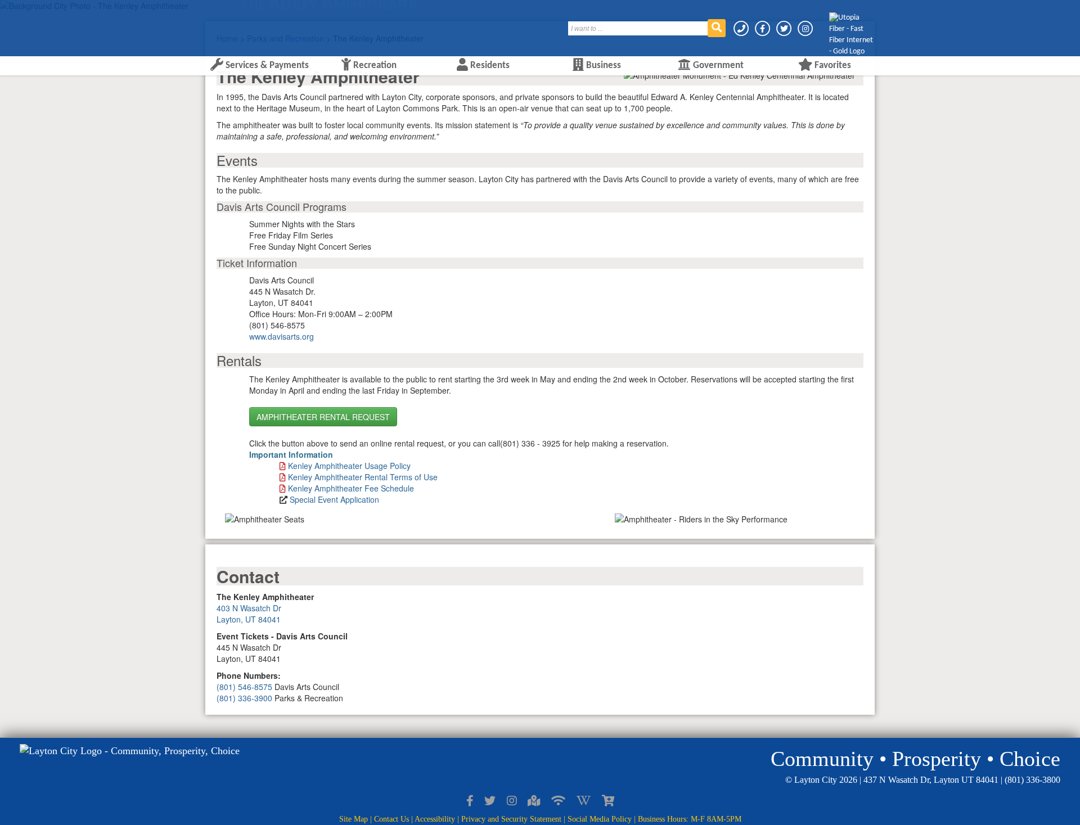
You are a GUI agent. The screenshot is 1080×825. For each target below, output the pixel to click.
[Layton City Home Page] (239, 24)
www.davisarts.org (281, 336)
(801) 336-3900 (244, 698)
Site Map (353, 819)
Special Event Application (334, 499)
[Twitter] (784, 28)
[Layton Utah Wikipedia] (584, 801)
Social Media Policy (600, 819)
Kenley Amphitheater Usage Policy (349, 465)
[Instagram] (805, 28)
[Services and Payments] (608, 801)
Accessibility (435, 819)
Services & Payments (266, 65)
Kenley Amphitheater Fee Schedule (351, 488)
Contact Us (391, 819)
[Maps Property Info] (534, 801)
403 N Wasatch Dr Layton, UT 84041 (249, 613)
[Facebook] (763, 28)
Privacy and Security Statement (511, 819)
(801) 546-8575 (244, 686)
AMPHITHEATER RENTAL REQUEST (323, 416)
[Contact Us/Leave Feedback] (742, 28)
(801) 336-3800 (1032, 780)
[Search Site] (717, 28)
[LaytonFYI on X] (490, 801)
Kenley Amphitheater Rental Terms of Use (363, 477)
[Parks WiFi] (558, 801)
